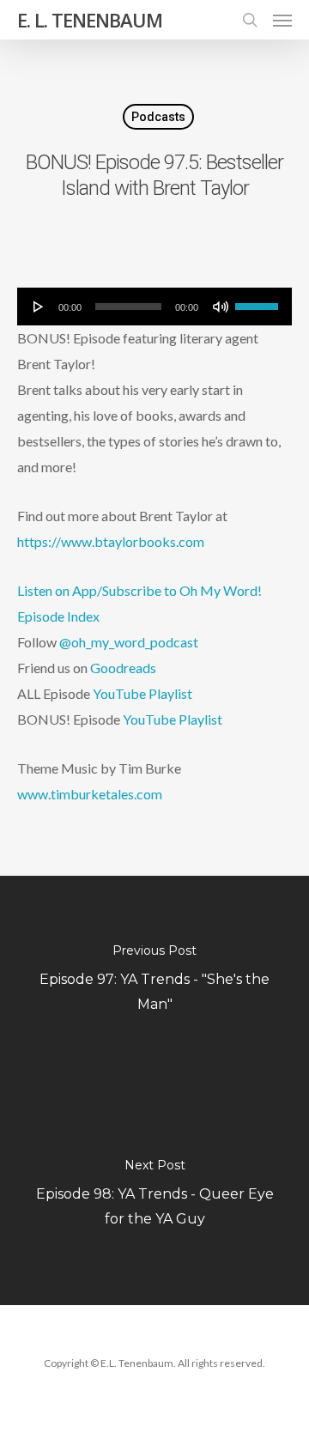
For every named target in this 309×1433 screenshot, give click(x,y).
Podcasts (158, 117)
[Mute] (220, 306)
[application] (154, 306)
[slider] (259, 300)
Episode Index (58, 616)
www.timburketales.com (89, 794)
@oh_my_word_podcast (128, 642)
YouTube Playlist (142, 693)
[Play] (38, 306)
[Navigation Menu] (282, 19)
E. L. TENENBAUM (89, 19)
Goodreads (123, 667)
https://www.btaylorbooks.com (110, 541)
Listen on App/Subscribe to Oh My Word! (139, 590)
